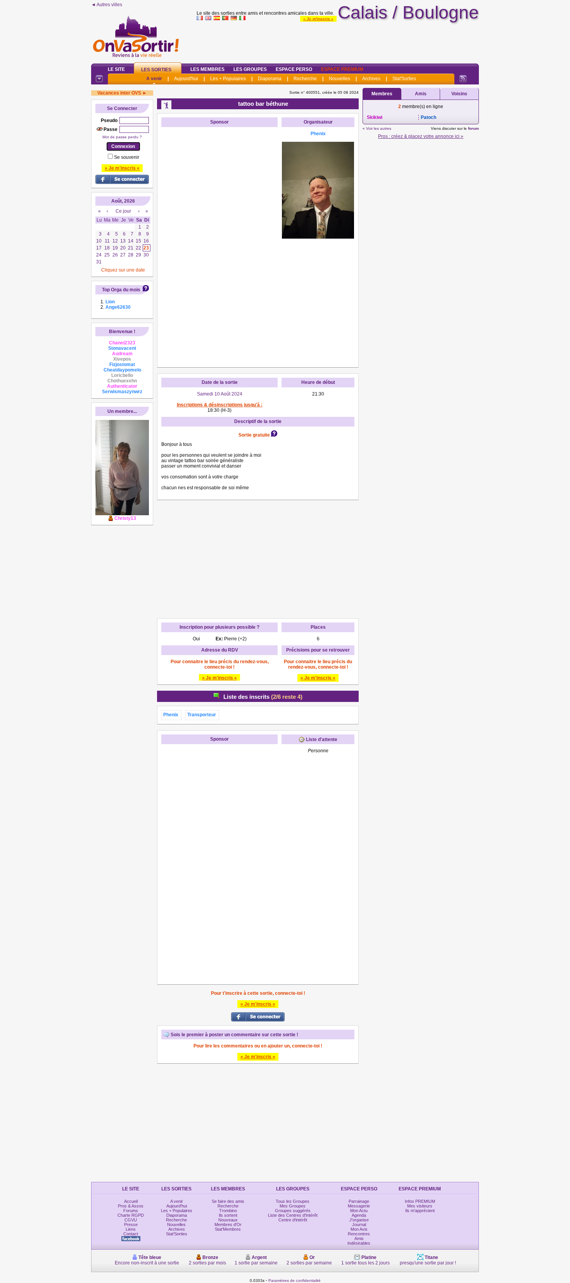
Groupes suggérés (293, 1210)
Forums (130, 1210)
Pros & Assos (130, 1206)
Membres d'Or (228, 1224)
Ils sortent (228, 1215)
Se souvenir (126, 157)
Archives (371, 78)
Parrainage (359, 1201)
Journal (359, 1224)
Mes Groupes (293, 1206)
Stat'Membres (228, 1229)
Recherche (305, 78)
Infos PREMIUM (420, 1201)
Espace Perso (294, 69)
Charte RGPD (130, 1215)
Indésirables (358, 1243)
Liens (131, 1229)
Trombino (228, 1210)
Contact (130, 1233)
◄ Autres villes (106, 4)
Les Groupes (250, 69)
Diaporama (270, 78)
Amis (421, 93)
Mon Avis (359, 1229)
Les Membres (207, 69)
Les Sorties (156, 69)
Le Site (116, 69)
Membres (381, 93)
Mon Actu (359, 1210)
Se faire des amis (228, 1201)
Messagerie (359, 1206)
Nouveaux (228, 1220)
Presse (131, 1224)
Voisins (459, 93)
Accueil (131, 1201)
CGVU (130, 1220)
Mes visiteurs (419, 1206)
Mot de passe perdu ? (122, 137)
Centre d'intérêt (292, 1220)
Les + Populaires (228, 78)
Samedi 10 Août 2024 (219, 394)
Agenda (359, 1215)
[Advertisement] (338, 40)
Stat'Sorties (404, 78)
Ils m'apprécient (420, 1210)
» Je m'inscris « (318, 19)
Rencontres (359, 1233)
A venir (154, 78)
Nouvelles (339, 78)
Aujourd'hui (186, 78)
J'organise (359, 1220)
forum (473, 128)
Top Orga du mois (121, 289)
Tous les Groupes (292, 1201)
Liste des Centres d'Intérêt (293, 1215)
